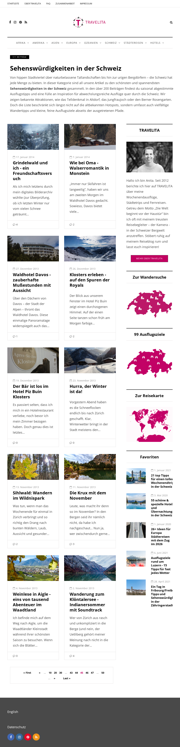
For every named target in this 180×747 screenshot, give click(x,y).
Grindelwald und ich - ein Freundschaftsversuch (32, 170)
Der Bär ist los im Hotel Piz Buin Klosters (31, 391)
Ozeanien (91, 42)
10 (50, 672)
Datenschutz (16, 727)
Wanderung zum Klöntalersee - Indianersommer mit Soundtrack (87, 602)
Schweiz (111, 42)
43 (71, 672)
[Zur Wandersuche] (149, 303)
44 (76, 672)
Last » (66, 678)
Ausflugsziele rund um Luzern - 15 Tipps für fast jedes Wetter (161, 565)
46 (87, 672)
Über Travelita (32, 3)
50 (102, 672)
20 (55, 672)
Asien (55, 42)
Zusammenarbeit (65, 3)
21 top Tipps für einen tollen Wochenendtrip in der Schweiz (162, 481)
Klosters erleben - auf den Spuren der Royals (90, 280)
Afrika (20, 42)
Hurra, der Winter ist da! (88, 388)
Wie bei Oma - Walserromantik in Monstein (89, 168)
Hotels (155, 42)
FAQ (48, 3)
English (12, 712)
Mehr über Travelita (149, 258)
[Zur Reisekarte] (149, 424)
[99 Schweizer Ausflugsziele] (149, 363)
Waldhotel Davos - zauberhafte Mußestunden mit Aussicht (32, 282)
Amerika (38, 42)
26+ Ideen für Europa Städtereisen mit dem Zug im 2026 (161, 536)
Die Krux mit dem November (88, 495)
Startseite (13, 3)
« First (27, 672)
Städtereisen (133, 42)
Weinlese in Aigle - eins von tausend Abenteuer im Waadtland (32, 602)
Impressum (86, 3)
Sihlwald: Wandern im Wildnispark (32, 495)
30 (60, 672)
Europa (71, 42)
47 (92, 672)
